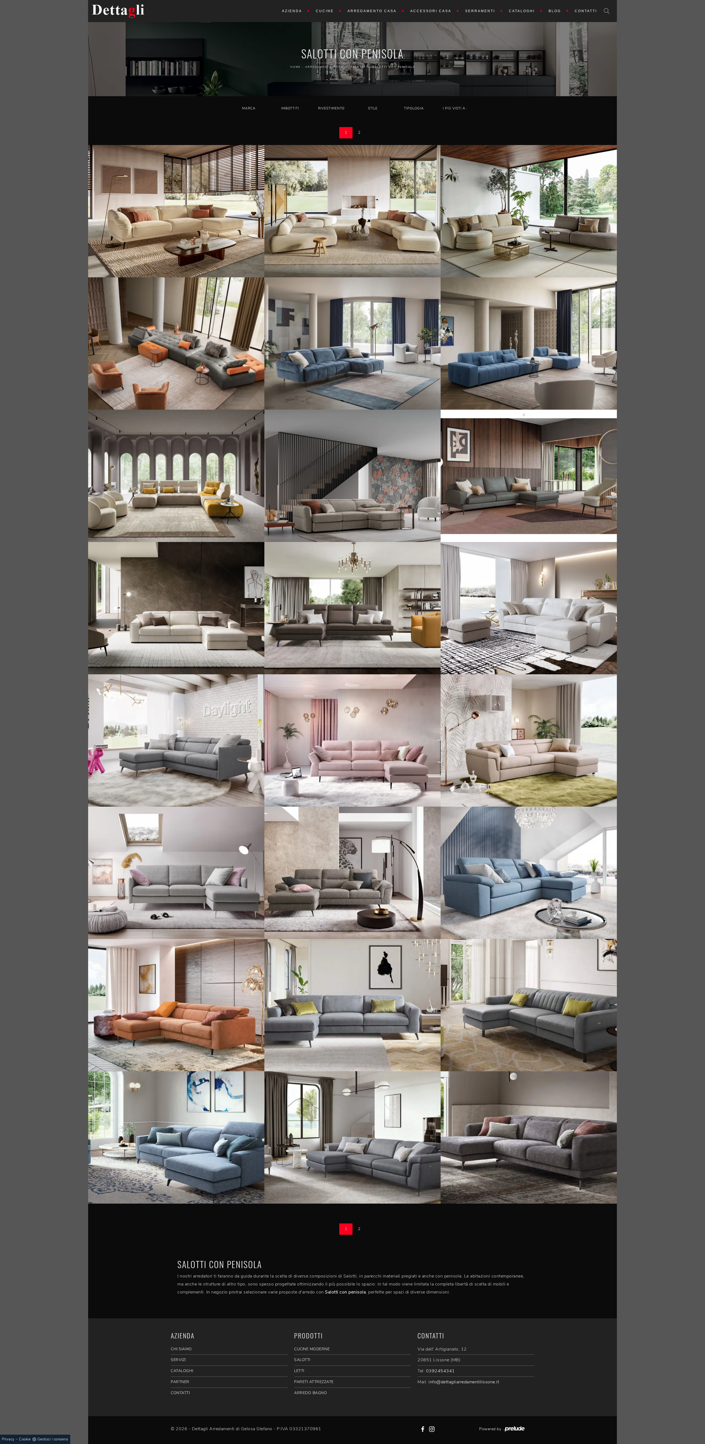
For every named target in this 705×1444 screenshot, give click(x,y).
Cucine (325, 11)
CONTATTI (180, 1392)
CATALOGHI (182, 1370)
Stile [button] (373, 108)
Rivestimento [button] (331, 108)
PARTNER (180, 1381)
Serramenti (480, 11)
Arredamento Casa (372, 11)
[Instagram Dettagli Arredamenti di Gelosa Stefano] (432, 1429)
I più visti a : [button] (455, 108)
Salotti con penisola (393, 67)
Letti (299, 1370)
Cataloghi (522, 11)
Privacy (8, 1439)
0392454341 (440, 1371)
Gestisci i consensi (52, 1439)
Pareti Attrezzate (314, 1381)
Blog (555, 11)
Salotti (357, 67)
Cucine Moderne (312, 1349)
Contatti (586, 11)
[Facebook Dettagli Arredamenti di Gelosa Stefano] (423, 1429)
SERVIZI (178, 1359)
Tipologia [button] (414, 108)
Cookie (25, 1439)
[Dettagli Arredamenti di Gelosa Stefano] (118, 11)
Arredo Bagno (310, 1392)
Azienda (292, 11)
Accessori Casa (430, 11)
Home (295, 67)
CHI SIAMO (181, 1349)
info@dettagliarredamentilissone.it (464, 1382)
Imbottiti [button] (290, 108)
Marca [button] (249, 108)
